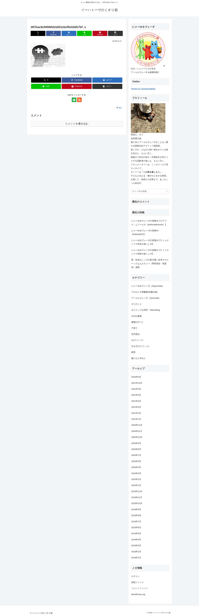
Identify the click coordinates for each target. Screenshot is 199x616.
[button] (115, 33)
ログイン (135, 576)
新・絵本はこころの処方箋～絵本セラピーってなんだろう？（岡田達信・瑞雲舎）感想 (150, 263)
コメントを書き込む (77, 123)
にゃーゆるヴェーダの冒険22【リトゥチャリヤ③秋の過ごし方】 (150, 252)
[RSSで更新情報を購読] (79, 99)
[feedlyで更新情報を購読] (74, 99)
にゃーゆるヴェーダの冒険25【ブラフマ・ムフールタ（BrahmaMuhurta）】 (149, 223)
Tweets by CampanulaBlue (143, 89)
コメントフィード (139, 588)
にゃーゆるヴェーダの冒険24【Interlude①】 (144, 232)
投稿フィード (137, 582)
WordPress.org (138, 594)
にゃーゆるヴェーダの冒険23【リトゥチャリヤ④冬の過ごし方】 (150, 242)
